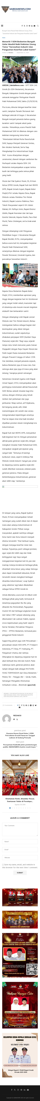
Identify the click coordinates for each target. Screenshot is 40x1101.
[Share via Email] (19, 707)
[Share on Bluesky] (35, 705)
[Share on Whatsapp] (28, 705)
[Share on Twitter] (24, 705)
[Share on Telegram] (31, 705)
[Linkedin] (32, 26)
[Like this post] (19, 705)
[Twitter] (24, 26)
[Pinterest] (29, 26)
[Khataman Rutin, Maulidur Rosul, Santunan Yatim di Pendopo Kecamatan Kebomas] (20, 777)
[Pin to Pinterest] (26, 705)
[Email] (34, 26)
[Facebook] (22, 26)
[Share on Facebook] (21, 705)
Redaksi (11, 52)
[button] (4, 784)
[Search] (38, 26)
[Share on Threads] (33, 705)
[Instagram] (27, 26)
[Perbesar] (35, 891)
